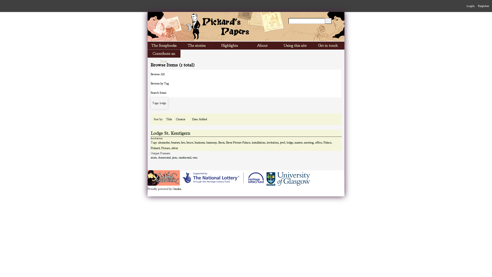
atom (154, 157)
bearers (175, 142)
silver (174, 148)
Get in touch (328, 45)
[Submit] (328, 21)
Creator (181, 119)
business (200, 142)
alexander (164, 142)
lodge (290, 142)
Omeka (177, 189)
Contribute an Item (164, 54)
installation (258, 142)
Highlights (229, 45)
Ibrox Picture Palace (238, 142)
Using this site (295, 45)
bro (183, 142)
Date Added (199, 119)
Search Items (158, 93)
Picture (165, 148)
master (299, 142)
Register (483, 6)
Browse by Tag (160, 83)
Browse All (158, 74)
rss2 (195, 157)
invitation (272, 142)
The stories (197, 45)
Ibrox (221, 142)
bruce (190, 142)
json (174, 157)
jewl (282, 142)
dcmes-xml (164, 157)
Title (169, 119)
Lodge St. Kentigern (170, 133)
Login (471, 6)
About (262, 45)
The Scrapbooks (164, 45)
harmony (211, 142)
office (318, 142)
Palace (327, 142)
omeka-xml (185, 157)
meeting (308, 142)
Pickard (155, 148)
